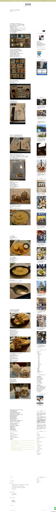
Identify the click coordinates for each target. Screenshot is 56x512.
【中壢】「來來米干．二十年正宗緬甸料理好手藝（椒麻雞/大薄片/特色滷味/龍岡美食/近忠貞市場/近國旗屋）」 (41, 422)
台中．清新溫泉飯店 (39, 380)
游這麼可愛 (38, 370)
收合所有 (40, 351)
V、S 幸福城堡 (38, 447)
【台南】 (39, 362)
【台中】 (39, 359)
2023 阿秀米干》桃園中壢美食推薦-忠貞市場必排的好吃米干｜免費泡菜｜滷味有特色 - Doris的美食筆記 (41, 420)
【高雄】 (39, 363)
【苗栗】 (39, 358)
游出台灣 (38, 369)
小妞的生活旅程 (38, 454)
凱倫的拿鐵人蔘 (38, 434)
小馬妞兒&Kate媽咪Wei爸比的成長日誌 (41, 437)
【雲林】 (39, 367)
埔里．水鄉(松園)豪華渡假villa (40, 390)
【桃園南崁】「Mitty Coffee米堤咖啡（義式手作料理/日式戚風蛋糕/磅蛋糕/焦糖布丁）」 (41, 428)
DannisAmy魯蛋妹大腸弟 (39, 441)
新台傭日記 (38, 451)
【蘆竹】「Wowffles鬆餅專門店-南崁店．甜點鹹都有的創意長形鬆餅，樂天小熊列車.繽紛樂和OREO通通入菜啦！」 (41, 426)
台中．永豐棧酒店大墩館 (39, 379)
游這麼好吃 (38, 353)
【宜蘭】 (39, 355)
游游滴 (28, 4)
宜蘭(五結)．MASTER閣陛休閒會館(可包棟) (41, 386)
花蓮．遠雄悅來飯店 (39, 377)
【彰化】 (39, 360)
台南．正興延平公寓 (39, 391)
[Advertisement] (22, 17)
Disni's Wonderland (38, 444)
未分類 (38, 352)
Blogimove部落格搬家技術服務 (53, 511)
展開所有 (38, 351)
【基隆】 (39, 366)
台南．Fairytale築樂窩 (39, 383)
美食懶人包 (39, 365)
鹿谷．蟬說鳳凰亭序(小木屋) (39, 389)
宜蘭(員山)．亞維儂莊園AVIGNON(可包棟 (41, 387)
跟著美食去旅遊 (38, 450)
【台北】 (39, 356)
